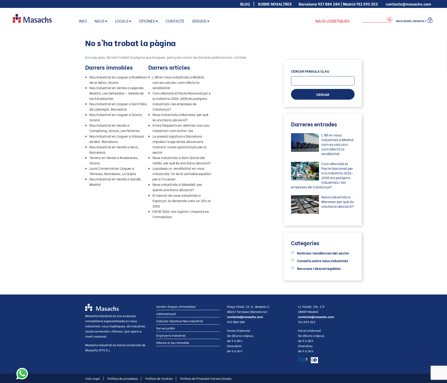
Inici (83, 21)
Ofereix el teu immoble (172, 342)
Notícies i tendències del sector (323, 252)
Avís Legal (94, 378)
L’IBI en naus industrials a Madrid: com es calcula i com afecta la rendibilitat (178, 82)
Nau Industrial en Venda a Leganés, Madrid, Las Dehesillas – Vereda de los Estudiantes (116, 93)
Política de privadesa (125, 378)
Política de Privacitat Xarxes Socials (205, 378)
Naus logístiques (332, 21)
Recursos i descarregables (319, 268)
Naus (100, 21)
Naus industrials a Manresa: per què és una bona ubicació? (337, 201)
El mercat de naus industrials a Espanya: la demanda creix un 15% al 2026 (181, 200)
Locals (122, 21)
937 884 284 (329, 4)
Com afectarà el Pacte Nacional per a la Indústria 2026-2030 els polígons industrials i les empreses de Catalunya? (322, 175)
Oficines (147, 21)
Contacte (175, 21)
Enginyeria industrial (171, 335)
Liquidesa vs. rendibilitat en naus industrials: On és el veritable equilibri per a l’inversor (181, 173)
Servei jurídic (165, 328)
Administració (166, 313)
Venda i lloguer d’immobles (176, 306)
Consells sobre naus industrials (322, 260)
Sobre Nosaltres (275, 4)
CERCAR (322, 94)
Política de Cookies (160, 378)
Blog (245, 4)
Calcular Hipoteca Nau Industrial (179, 321)
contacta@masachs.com (408, 4)
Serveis (199, 21)
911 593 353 (367, 4)
